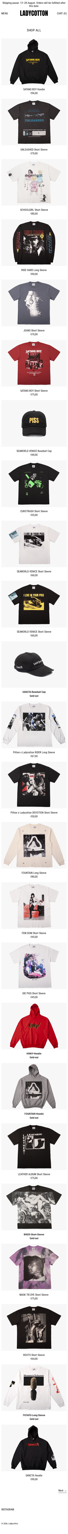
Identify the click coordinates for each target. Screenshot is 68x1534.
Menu (4, 13)
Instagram (7, 1509)
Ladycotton (13, 1523)
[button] (62, 13)
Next (60, 1490)
